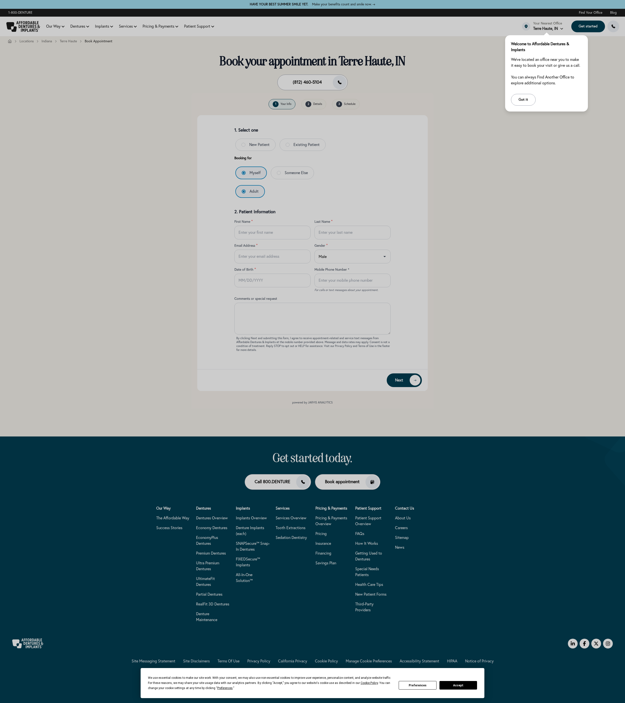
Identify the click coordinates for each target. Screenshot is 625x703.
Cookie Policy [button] (369, 683)
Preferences (418, 685)
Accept (458, 685)
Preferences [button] (225, 688)
